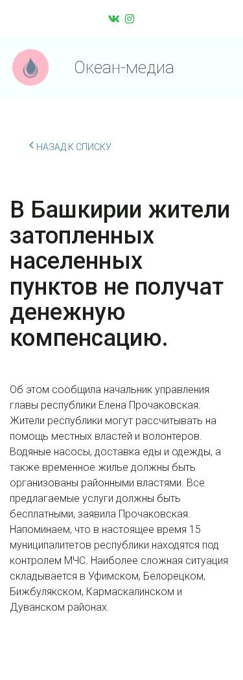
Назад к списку (73, 147)
